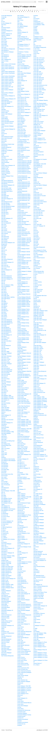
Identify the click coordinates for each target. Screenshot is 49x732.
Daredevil (3, 177)
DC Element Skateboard (6, 522)
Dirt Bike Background (22, 557)
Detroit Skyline (20, 445)
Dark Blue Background (6, 207)
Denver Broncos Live (22, 101)
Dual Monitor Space (37, 509)
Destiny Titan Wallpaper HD (23, 412)
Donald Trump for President (39, 195)
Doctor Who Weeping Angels (39, 103)
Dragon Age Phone (37, 322)
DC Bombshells (4, 513)
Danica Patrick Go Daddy (6, 159)
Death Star (3, 619)
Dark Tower (3, 394)
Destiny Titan (20, 410)
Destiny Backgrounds (22, 381)
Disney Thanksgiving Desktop (24, 671)
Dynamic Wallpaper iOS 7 (39, 643)
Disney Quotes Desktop (22, 663)
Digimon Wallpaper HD (22, 539)
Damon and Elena (5, 120)
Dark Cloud (3, 224)
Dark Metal (3, 307)
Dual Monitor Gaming (38, 503)
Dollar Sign (35, 170)
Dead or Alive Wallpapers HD (7, 548)
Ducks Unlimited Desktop (39, 566)
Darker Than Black (5, 407)
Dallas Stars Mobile (5, 103)
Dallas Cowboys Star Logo (7, 86)
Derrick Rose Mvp (21, 133)
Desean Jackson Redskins (23, 147)
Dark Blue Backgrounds (6, 209)
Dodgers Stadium (37, 135)
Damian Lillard (4, 112)
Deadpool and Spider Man (7, 568)
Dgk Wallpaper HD (21, 489)
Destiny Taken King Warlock (23, 406)
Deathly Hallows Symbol (6, 621)
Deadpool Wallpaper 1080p (7, 584)
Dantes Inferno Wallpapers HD (8, 165)
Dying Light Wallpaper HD (39, 637)
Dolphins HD (36, 182)
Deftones (19, 30)
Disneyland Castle (21, 711)
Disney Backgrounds (22, 581)
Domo (34, 191)
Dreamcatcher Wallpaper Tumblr (40, 456)
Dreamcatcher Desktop (38, 451)
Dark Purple (4, 325)
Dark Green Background (6, 276)
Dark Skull (3, 344)
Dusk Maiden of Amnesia (39, 613)
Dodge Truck (36, 120)
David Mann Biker (5, 469)
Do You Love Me (37, 50)
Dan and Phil (4, 133)
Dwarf (34, 621)
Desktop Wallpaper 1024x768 (24, 238)
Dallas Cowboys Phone (6, 83)
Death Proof (4, 613)
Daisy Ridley (4, 42)
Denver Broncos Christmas (23, 97)
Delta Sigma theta (21, 61)
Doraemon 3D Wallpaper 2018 (40, 251)
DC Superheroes (5, 533)
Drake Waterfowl (37, 440)
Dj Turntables (36, 33)
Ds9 (34, 492)
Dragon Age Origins (37, 318)
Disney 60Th (20, 578)
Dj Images (35, 26)
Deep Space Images (5, 646)
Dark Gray (3, 272)
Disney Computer (21, 616)
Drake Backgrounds (37, 425)
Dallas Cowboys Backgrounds (8, 71)
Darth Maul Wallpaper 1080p (7, 431)
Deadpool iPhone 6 (5, 577)
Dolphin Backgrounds (38, 177)
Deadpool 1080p (5, 565)
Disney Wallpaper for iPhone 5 (24, 689)
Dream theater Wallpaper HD (39, 450)
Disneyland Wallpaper (22, 713)
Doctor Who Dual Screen (38, 67)
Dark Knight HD (4, 294)
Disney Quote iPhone (22, 660)
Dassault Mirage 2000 (6, 445)
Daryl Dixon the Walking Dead (7, 440)
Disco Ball (19, 569)
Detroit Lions (20, 442)
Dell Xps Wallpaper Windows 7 (24, 56)
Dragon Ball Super (37, 341)
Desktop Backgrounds (22, 176)
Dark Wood (3, 404)
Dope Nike (35, 241)
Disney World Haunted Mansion (24, 702)
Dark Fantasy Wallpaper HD (7, 262)
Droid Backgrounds (37, 481)
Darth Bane (3, 428)
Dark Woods (4, 406)
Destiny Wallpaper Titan (22, 425)
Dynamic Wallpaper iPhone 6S (40, 649)
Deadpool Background (6, 571)
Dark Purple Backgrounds (7, 322)
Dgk (18, 487)
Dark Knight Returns (5, 298)
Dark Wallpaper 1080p (6, 395)
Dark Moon (3, 312)
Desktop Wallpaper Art (22, 244)
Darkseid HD (4, 416)
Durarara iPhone (37, 607)
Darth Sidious (4, 437)
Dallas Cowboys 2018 (6, 65)
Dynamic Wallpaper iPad (38, 645)
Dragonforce (36, 419)
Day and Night (4, 481)
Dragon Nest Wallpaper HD (39, 383)
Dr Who (35, 294)
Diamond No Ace (21, 512)
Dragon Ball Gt (36, 336)
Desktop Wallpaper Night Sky (23, 301)
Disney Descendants (22, 618)
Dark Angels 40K (5, 195)
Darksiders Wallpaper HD (7, 422)
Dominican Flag (36, 183)
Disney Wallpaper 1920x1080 (24, 686)
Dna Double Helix (37, 45)
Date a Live (3, 450)
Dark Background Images (6, 201)
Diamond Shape (20, 513)
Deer (18, 21)
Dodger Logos (36, 129)
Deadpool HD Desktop (6, 575)
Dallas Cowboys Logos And (7, 82)
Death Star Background (6, 615)
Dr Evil (34, 279)
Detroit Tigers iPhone (22, 450)
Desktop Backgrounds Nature (23, 195)
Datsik (2, 451)
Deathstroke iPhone (5, 622)
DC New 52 (3, 528)
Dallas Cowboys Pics (6, 85)
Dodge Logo (36, 112)
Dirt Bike (19, 560)
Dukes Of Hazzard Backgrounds (40, 586)
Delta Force (20, 59)
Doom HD (35, 233)
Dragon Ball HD (36, 338)
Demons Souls (20, 85)
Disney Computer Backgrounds (24, 615)
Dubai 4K (35, 549)
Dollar (34, 171)
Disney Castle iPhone (22, 592)
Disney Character (21, 598)
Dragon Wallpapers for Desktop (40, 406)
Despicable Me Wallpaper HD (24, 375)
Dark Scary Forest (5, 338)
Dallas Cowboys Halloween (7, 80)
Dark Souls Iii (4, 377)
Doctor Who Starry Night (38, 88)
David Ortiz (3, 472)
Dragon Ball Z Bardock (38, 348)
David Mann (4, 471)
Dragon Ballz (36, 366)
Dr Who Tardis (36, 292)
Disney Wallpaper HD (22, 692)
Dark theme (3, 392)
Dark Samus (4, 336)
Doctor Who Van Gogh (38, 94)
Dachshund (3, 29)
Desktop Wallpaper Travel (23, 332)
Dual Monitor (36, 512)
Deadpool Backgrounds (6, 572)
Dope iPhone (36, 239)
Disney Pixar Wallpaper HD (23, 649)
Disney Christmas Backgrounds (24, 605)
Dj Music (35, 29)
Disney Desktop (21, 619)
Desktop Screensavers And (23, 232)
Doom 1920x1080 (37, 224)
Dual (34, 548)
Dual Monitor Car (37, 500)
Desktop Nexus (20, 227)
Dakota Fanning (4, 45)
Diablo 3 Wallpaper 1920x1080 (24, 496)
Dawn (2, 480)
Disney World (20, 704)
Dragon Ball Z (36, 360)
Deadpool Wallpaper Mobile (7, 587)
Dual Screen (36, 546)
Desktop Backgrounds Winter (23, 206)
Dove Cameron (36, 268)
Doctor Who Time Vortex (38, 92)
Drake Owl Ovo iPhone (38, 434)
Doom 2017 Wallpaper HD (39, 226)
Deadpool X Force (5, 593)
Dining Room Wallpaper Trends (24, 546)
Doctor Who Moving (37, 80)
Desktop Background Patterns (24, 168)
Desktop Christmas (21, 213)
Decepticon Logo (5, 631)
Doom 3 (35, 227)
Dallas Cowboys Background (7, 67)
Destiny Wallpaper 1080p (23, 419)
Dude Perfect (36, 571)
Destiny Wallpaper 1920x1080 (24, 421)
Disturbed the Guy (21, 723)
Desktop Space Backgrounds (23, 233)
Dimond (19, 545)
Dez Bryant (19, 481)
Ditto (34, 17)
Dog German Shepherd (38, 151)
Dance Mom (4, 141)
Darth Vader (4, 439)
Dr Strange (35, 286)
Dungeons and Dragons (38, 593)
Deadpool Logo (4, 580)
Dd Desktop (4, 542)
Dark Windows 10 (5, 400)
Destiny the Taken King (22, 407)
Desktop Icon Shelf (21, 223)
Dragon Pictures (37, 388)
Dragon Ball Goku (37, 333)
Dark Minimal (4, 309)
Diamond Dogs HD (21, 506)
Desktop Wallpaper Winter (23, 338)
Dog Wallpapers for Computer (40, 159)
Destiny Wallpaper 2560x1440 (24, 422)
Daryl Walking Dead (5, 444)
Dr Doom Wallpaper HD (38, 272)
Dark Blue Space (5, 213)
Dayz (2, 486)
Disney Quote (20, 661)
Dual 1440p (36, 495)
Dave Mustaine (4, 463)
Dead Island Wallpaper (6, 543)
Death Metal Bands (5, 607)
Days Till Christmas (5, 484)
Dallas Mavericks (5, 100)
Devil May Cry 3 (20, 462)
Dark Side (3, 342)
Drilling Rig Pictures (37, 469)
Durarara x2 (35, 612)
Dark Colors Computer (6, 232)
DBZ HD (3, 492)
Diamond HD (20, 510)
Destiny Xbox (20, 434)
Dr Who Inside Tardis (38, 289)
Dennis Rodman (20, 88)
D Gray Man (3, 17)
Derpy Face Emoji (21, 129)
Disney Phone (20, 648)
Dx (34, 624)
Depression (20, 127)
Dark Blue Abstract (5, 203)
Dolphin (35, 179)
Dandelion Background (6, 147)
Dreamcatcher (36, 453)
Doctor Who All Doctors (38, 59)
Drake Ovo (35, 430)
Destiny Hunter (20, 391)
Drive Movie (36, 471)
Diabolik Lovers (20, 500)
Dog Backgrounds (37, 147)
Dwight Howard (36, 622)
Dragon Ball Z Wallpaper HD (39, 365)
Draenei (35, 303)
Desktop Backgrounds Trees (23, 203)
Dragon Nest (36, 381)
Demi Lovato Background (23, 65)
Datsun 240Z (4, 453)
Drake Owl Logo (37, 433)
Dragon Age (36, 324)
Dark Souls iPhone (5, 378)
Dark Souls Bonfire (5, 372)
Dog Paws (35, 153)
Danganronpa (4, 148)
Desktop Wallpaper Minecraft (23, 297)
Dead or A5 (3, 545)
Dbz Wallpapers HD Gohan (7, 510)
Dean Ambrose (4, 595)
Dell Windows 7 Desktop (22, 52)
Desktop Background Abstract (24, 164)
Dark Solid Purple (5, 348)
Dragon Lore (36, 380)
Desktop (19, 236)
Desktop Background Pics (23, 170)
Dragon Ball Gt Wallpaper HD (39, 335)
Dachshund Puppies (5, 27)
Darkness (3, 412)
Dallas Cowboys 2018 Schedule (8, 64)
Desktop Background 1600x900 (24, 162)
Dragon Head (36, 377)
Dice (18, 524)
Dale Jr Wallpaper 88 (6, 59)
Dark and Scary (4, 186)
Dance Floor (4, 139)
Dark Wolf (3, 401)
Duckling (35, 565)
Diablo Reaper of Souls (22, 498)
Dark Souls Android (5, 368)
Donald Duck (36, 192)
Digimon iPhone (20, 536)
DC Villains (3, 536)
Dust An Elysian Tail (37, 615)
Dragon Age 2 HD (37, 309)
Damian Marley (4, 118)
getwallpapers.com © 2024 (42, 730)
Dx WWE (35, 628)
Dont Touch (35, 216)
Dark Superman (4, 391)
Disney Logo (20, 640)
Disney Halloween (21, 633)
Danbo (2, 135)
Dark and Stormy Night (6, 188)
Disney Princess (21, 657)
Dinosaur (19, 551)
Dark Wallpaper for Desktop (7, 398)
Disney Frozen (20, 630)
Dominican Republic (37, 188)
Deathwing (3, 627)
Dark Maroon (4, 304)
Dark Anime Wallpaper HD (7, 198)
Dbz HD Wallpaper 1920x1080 (8, 490)
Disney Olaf (20, 646)
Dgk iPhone (20, 486)
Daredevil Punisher (5, 171)
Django (34, 41)
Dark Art (3, 200)
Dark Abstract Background (7, 180)
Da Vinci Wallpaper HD (6, 23)
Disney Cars (20, 589)
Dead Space (4, 554)
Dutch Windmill (36, 616)
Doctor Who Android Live (39, 61)
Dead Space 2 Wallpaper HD (7, 552)
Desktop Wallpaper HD (22, 282)
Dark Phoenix (4, 316)
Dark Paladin (4, 315)
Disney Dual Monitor (21, 621)
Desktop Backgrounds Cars (23, 186)
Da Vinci (3, 21)
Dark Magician (4, 303)
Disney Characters (21, 602)
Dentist (19, 92)
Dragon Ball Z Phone (38, 356)
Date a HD (3, 447)
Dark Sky (3, 347)
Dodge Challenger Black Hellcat (40, 104)
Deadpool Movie (5, 581)
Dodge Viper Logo (37, 126)
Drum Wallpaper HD (37, 489)
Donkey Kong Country (38, 203)
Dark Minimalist (4, 310)
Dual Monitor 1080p (37, 496)
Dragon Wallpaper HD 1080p (39, 404)
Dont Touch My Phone (38, 215)
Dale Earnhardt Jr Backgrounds (8, 49)
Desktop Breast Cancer (22, 212)
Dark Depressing (5, 236)
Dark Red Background (6, 328)
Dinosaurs (19, 554)
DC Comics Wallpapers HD (7, 521)
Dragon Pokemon (37, 389)
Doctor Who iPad (37, 71)
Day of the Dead (4, 483)
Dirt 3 (18, 556)
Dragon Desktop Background (39, 371)
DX (34, 627)
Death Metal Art (4, 605)
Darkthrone (3, 425)
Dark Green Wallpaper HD (7, 279)
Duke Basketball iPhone (38, 575)
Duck (34, 563)
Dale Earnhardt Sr (5, 56)
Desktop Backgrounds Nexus (23, 197)
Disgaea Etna (20, 572)
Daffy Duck (3, 36)
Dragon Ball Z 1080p (38, 347)
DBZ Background (5, 487)
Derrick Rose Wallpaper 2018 (23, 135)
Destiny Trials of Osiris (22, 413)
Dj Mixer (35, 27)
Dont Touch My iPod (37, 213)
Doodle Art (35, 221)
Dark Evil (3, 251)
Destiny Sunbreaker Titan (23, 400)
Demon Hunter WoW (21, 76)
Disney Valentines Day (22, 680)
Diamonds (19, 521)
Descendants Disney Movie (23, 142)
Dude (34, 574)
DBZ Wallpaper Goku (5, 501)
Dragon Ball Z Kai (37, 353)
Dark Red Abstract (5, 327)
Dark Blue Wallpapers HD (7, 218)
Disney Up (19, 678)
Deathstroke (4, 624)
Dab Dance (3, 24)
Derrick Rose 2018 (21, 130)
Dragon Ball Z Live (37, 354)
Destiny (19, 418)
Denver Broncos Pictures (23, 104)
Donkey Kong (36, 204)
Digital (18, 540)
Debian (2, 628)
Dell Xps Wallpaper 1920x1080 (24, 55)
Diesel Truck (20, 530)
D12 (2, 20)
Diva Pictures (36, 18)
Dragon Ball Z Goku (37, 350)
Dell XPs (19, 53)
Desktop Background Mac (23, 165)
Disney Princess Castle (22, 652)
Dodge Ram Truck (37, 117)
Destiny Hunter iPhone (22, 389)
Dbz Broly (3, 489)
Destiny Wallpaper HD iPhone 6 (24, 424)
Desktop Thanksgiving (22, 235)
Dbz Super (3, 495)
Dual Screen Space (37, 539)
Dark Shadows (4, 339)
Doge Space (36, 162)
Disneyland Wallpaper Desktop (24, 714)
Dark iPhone (4, 292)
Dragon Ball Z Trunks (38, 359)
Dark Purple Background (6, 319)
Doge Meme (36, 160)
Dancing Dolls (4, 145)
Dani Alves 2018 (5, 156)
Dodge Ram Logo (37, 114)
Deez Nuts (19, 23)
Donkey (35, 206)
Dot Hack (35, 253)
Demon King (20, 77)
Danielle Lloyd (4, 160)
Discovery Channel (21, 571)
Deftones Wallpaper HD (22, 32)
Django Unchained (37, 39)
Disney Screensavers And (23, 667)
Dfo (18, 484)
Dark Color (3, 227)
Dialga (18, 501)
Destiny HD (19, 386)
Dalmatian (3, 109)
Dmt (34, 44)
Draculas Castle (36, 300)
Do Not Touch (36, 49)
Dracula (35, 298)
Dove (34, 269)
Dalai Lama (3, 47)
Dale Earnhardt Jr (5, 50)
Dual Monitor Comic (37, 501)
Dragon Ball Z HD (37, 351)
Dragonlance (36, 421)
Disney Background (21, 580)
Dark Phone (3, 318)
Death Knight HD (5, 602)
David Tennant (4, 475)
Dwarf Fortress (36, 619)
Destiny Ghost (20, 384)
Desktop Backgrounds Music (23, 194)
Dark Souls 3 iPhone (5, 359)
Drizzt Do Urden (37, 474)
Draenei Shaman (37, 301)
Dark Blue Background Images (8, 206)
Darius (2, 179)
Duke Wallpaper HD (37, 584)
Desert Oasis (20, 151)
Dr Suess (35, 288)
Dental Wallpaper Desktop (23, 91)
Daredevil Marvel (5, 170)
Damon (2, 132)
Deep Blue (3, 637)
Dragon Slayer (36, 395)
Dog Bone (35, 148)
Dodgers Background (38, 133)
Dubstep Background (38, 551)
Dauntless (3, 457)
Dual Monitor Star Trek (38, 510)
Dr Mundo (35, 280)
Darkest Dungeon (5, 409)
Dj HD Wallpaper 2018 (38, 23)
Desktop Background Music (23, 167)
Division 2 (35, 20)
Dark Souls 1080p (5, 351)
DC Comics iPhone (5, 516)
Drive (34, 472)
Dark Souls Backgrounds (6, 369)
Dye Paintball (36, 631)
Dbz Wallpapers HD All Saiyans (8, 509)
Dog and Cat (36, 145)
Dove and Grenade (37, 266)
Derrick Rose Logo (21, 132)
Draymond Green (37, 447)
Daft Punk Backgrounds (6, 38)
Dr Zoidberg (36, 297)
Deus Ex (19, 457)
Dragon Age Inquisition (38, 312)
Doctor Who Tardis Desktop (39, 89)
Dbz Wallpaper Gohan (6, 500)
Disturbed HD (20, 717)
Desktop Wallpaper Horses (23, 289)
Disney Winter (20, 701)
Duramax (35, 601)
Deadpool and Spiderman (7, 569)
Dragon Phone (36, 384)
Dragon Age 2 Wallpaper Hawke (40, 310)
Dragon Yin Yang (37, 409)
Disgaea (19, 574)
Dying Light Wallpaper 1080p (39, 633)
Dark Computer (4, 233)
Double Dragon (36, 260)
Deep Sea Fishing (5, 642)
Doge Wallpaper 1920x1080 (39, 164)
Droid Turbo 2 (36, 483)
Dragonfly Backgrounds (38, 413)
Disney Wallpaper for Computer (24, 687)
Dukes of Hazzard (37, 587)
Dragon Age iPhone (37, 316)
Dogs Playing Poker (37, 167)
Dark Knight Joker (5, 295)
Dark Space (3, 388)
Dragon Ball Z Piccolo (38, 357)
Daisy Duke (3, 39)
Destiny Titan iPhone (22, 409)
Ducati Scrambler (37, 556)
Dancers (3, 142)
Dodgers (35, 136)
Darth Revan (4, 436)
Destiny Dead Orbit (21, 383)
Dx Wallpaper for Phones (39, 625)
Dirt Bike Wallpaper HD (22, 563)
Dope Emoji (36, 236)
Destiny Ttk (19, 415)
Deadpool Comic (5, 574)
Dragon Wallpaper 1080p (38, 397)
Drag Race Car (36, 306)
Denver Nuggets (21, 121)
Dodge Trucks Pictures (38, 121)
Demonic (19, 82)
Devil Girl (19, 460)
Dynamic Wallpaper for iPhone (40, 642)
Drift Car (35, 460)
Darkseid (3, 418)
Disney (18, 684)
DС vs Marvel (36, 664)
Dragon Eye (36, 372)
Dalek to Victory (4, 61)
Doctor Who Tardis (37, 91)
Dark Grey (3, 280)
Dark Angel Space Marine (7, 191)
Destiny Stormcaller (21, 398)
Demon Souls (20, 79)
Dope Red (35, 245)
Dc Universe (4, 534)
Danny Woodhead (5, 162)
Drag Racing (36, 307)
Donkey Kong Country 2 (38, 200)
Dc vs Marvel (4, 537)
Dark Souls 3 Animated (6, 356)
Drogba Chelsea (37, 480)
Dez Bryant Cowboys (22, 477)
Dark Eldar (3, 247)
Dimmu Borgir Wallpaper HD (23, 543)
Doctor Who (36, 95)
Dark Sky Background (6, 345)
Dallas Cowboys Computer (7, 79)
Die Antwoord (20, 525)
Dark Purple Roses (5, 324)
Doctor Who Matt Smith (38, 77)
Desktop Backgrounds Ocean (23, 198)
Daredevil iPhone (5, 167)
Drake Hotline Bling (37, 427)
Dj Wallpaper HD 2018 (38, 38)
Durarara (35, 610)
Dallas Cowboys (5, 88)
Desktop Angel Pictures (22, 157)
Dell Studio (19, 41)
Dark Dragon (4, 245)
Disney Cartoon (20, 590)
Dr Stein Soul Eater (37, 285)
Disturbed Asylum (21, 716)
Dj (33, 35)
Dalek (2, 62)
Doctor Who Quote (37, 82)
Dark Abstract (4, 183)
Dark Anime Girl (4, 197)
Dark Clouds (4, 226)
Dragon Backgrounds (38, 328)
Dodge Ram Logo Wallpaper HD (40, 115)
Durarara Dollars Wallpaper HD (40, 605)
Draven (35, 444)
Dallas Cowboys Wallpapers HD (8, 98)
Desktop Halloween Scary (23, 221)
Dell (18, 42)
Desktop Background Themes (24, 171)
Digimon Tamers (21, 537)
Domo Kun (35, 189)
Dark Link (3, 300)
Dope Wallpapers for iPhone (39, 250)
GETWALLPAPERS (5, 1)
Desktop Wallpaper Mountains (24, 298)
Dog (34, 157)
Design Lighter (20, 154)
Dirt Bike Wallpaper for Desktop (24, 562)
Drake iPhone (36, 428)
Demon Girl (19, 71)
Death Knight (4, 604)
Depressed (19, 124)
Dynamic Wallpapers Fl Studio (40, 652)
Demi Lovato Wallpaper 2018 (23, 67)
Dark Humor (4, 291)
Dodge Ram (36, 118)
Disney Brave (20, 586)
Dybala (34, 630)
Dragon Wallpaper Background (40, 400)
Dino (18, 549)
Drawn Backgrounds (37, 445)
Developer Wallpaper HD (22, 459)
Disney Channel (20, 595)
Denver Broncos (20, 111)
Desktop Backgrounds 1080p (23, 177)
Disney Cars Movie (21, 587)
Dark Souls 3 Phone (5, 362)
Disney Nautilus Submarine (23, 645)
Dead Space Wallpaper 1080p (8, 556)
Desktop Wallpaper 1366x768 (24, 239)
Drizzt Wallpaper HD (38, 477)
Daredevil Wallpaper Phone (7, 176)
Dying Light (35, 639)
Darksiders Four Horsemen (7, 419)
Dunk (34, 599)
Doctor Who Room (37, 83)
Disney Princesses (21, 658)
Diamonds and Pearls (22, 519)
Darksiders (3, 421)
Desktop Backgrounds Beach (23, 183)
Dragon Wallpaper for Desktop (40, 401)
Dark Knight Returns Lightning (7, 297)
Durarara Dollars (37, 604)
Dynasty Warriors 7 (37, 663)
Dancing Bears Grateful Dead (7, 144)
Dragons (35, 424)
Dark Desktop (4, 239)
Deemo (3, 634)
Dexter (18, 475)
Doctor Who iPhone (37, 74)
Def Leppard (20, 24)
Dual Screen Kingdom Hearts (39, 537)
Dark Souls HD (4, 375)
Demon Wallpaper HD (22, 80)
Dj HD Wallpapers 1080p (38, 24)
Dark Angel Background (6, 189)
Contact (3, 730)
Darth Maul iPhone (5, 430)
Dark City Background (6, 223)
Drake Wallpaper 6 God (38, 437)
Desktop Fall (20, 220)
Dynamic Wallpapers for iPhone (40, 655)
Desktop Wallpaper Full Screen (24, 277)
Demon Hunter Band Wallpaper (24, 73)
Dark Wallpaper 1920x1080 (7, 397)
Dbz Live (3, 493)
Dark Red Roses (5, 333)
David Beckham (4, 465)
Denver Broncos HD (21, 98)
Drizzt (34, 475)
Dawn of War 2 (4, 478)
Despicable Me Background (23, 374)
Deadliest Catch (4, 560)
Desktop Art (20, 159)
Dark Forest (4, 268)
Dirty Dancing (20, 566)
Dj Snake (35, 30)
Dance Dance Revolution (6, 138)
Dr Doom (35, 274)
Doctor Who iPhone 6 (38, 73)
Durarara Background (38, 602)
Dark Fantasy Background (7, 259)
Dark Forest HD (4, 265)
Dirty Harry (19, 568)
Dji (34, 42)
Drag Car (35, 304)
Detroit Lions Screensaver (23, 437)
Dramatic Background (38, 442)
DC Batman (3, 512)
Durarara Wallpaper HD (38, 608)
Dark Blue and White (5, 204)
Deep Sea (3, 643)
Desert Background (21, 148)
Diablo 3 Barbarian (21, 493)
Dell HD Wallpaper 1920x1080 (24, 39)
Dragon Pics (36, 386)
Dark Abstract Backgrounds (7, 182)
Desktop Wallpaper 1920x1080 (24, 241)
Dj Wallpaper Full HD (38, 36)
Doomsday (35, 235)
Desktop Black (20, 210)
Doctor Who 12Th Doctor (38, 58)
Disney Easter (20, 622)
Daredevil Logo (4, 168)
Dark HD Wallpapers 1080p (7, 285)
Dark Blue (3, 215)
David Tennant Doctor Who (7, 474)
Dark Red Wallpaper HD (6, 335)
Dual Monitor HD (37, 507)
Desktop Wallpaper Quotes (23, 310)
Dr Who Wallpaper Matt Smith (40, 295)
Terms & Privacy (8, 730)
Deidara (19, 35)
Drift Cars (35, 463)
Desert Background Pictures (23, 150)
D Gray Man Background (6, 15)
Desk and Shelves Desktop (23, 156)
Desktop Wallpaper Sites (23, 312)
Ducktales (35, 569)
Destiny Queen (20, 397)
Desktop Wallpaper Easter (23, 266)
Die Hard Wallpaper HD (22, 527)
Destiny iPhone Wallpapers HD (24, 394)
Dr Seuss (35, 283)
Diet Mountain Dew (21, 531)
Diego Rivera (20, 528)
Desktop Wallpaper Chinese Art (24, 260)
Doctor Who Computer (38, 62)
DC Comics (3, 518)
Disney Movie (20, 643)
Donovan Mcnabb (37, 209)
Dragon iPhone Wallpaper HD (39, 378)
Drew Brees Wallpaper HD (39, 459)
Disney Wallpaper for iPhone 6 (24, 690)
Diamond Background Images (23, 503)
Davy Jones (4, 477)
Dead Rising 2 (4, 549)
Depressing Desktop (22, 126)
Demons (19, 86)
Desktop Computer (21, 218)
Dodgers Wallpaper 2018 (39, 138)
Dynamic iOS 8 (36, 640)
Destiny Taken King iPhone (23, 401)
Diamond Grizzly (21, 509)
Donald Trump (36, 197)
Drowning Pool (36, 486)
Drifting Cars (36, 466)
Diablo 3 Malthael (21, 495)
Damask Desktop (5, 111)
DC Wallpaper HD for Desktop (8, 539)
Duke (34, 583)
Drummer (35, 490)
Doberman (35, 52)
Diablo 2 (19, 492)
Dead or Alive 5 (4, 546)
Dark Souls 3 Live (5, 360)
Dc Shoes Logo (4, 531)
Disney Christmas (21, 613)
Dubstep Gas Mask (37, 552)
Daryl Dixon (3, 442)
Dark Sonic (3, 350)
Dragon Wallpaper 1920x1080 (40, 398)
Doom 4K (35, 230)
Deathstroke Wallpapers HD (7, 625)
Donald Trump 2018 (37, 194)
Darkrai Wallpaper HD (6, 415)
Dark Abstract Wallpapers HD (7, 185)
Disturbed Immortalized (22, 722)
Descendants (20, 144)
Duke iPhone (36, 581)
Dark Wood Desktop (5, 403)
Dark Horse (3, 289)
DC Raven (3, 530)
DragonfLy (35, 418)
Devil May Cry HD (21, 466)
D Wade (3, 18)
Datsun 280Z (4, 454)
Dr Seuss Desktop (37, 282)
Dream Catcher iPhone (38, 448)
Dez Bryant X (20, 483)
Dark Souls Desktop (5, 374)
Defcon (19, 29)
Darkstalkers (4, 424)
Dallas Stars (4, 104)
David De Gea (4, 468)
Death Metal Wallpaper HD (7, 610)
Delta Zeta (19, 62)
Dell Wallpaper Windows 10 (23, 44)
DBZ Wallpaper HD (5, 506)
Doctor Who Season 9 (38, 86)
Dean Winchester (5, 599)
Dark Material (4, 306)
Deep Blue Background (6, 636)
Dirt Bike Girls (20, 559)
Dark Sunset (4, 389)
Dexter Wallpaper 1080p (22, 474)
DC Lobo (3, 525)
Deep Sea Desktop (5, 640)
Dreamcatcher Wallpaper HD (39, 454)
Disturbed (19, 725)
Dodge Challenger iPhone (39, 109)
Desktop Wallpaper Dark (22, 262)
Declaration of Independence (7, 633)
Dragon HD (35, 374)
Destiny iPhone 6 (21, 392)
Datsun (2, 456)
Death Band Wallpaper (6, 601)
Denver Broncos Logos (22, 103)
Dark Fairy (3, 256)
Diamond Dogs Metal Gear (23, 507)
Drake (34, 436)
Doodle (35, 223)
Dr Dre (34, 276)
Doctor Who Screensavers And (40, 85)
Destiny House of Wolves (23, 388)
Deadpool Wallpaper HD (6, 586)
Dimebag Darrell (21, 542)
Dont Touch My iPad (37, 212)
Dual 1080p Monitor (37, 493)
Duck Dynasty (36, 557)
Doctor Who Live (37, 76)
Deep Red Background (6, 639)
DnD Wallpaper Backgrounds (39, 47)
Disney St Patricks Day (22, 669)
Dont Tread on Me (37, 218)
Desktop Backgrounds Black (23, 185)
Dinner (18, 548)
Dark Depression (5, 238)
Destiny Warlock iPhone (22, 430)
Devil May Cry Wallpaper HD (23, 468)
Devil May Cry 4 (20, 463)
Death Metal (4, 608)
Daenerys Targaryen (5, 35)
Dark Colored (4, 229)
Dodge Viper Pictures (38, 127)
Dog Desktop (36, 150)
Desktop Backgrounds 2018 (23, 182)
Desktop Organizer (21, 230)
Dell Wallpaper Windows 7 (23, 45)
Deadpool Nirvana (5, 583)
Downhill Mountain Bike (38, 271)
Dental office (20, 89)
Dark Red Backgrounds (6, 332)
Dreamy (35, 457)
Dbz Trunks (3, 496)
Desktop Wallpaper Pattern (23, 303)
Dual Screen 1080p (37, 536)
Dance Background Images (7, 136)
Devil (18, 469)
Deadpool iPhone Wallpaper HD (8, 578)
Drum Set (35, 487)
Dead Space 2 (4, 551)
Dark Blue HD (4, 210)
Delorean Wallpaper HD (22, 58)
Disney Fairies (20, 627)
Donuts (35, 220)
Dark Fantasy (4, 260)
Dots (34, 259)
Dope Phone (36, 244)
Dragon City (36, 369)
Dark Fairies (4, 254)
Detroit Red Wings (21, 444)
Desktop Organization (22, 229)
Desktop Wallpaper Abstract (23, 242)
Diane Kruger (20, 522)
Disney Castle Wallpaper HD (23, 593)
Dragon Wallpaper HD (38, 403)
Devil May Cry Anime (22, 465)
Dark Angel (3, 192)
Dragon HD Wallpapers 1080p (40, 375)
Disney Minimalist (21, 642)
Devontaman (20, 472)
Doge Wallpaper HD (37, 165)
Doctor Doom (36, 53)
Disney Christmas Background (24, 604)
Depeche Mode (20, 123)
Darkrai (2, 413)
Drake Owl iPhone (37, 431)
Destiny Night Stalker (22, 395)
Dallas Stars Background (6, 101)
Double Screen (36, 263)
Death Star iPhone (5, 618)
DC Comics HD (4, 515)
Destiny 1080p (20, 380)
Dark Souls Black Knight (6, 371)
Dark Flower (4, 263)
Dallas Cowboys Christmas (7, 77)
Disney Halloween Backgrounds (24, 631)
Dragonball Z (36, 410)
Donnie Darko (36, 207)
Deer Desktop (20, 15)
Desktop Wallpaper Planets (23, 309)
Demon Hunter (20, 74)
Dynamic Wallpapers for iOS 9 (40, 654)
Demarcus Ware (20, 64)
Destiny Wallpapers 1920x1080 (24, 428)
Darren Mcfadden (5, 427)
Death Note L (4, 612)
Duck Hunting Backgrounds (39, 559)
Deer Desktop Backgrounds (7, 655)
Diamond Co (20, 504)
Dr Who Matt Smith (37, 291)
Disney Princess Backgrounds (24, 651)
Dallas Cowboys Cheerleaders (8, 76)
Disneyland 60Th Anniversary (23, 710)
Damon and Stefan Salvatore (7, 121)
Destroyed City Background (23, 436)
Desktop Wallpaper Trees (23, 333)
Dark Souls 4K (4, 366)
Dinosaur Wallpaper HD (22, 552)
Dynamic (35, 651)
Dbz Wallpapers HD (5, 507)
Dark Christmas (4, 221)
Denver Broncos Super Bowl (23, 109)
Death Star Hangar (5, 616)
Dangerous (3, 153)
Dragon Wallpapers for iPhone (40, 407)
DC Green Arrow (4, 524)
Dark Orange (4, 313)
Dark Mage (3, 301)
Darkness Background (6, 410)
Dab (2, 26)
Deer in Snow (20, 20)
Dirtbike (19, 565)
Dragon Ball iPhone (37, 339)
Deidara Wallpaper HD (22, 36)
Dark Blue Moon (4, 212)
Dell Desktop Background (23, 38)
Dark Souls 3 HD (5, 357)
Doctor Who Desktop (38, 65)
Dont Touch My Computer (39, 210)
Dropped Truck (36, 484)
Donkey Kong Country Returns (40, 201)
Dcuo (2, 540)
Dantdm (3, 164)
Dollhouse (35, 176)
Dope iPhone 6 (36, 238)
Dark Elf (3, 248)
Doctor (34, 55)
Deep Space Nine (5, 648)
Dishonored (20, 577)
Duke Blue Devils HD (38, 580)
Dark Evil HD (4, 250)
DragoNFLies (36, 412)
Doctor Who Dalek (37, 64)
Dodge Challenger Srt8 (38, 111)
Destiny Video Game (21, 416)
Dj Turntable (36, 32)
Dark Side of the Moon (6, 341)
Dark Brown (3, 220)
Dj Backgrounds (36, 21)
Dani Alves (3, 157)
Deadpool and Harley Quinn (7, 566)
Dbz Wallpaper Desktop (6, 498)
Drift (34, 465)
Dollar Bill (35, 168)
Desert (18, 153)
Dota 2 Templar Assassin (39, 257)
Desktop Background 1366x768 (24, 160)
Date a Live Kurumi (5, 448)
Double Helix (36, 262)
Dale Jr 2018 (4, 58)
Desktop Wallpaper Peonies (23, 304)
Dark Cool (3, 235)
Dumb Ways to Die (37, 590)
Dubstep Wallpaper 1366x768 (40, 554)
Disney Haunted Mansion (23, 637)
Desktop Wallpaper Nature (23, 300)
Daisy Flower (4, 41)
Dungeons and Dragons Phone (40, 592)
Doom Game (36, 232)
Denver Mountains (21, 120)
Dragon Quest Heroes (38, 391)
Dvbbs (34, 618)
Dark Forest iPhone (5, 266)
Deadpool (3, 589)
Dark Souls (3, 380)
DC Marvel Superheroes (6, 527)
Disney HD (19, 639)
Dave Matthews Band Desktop (8, 459)
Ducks (34, 568)
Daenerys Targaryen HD (6, 33)
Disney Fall (19, 628)
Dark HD (3, 282)
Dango (2, 154)
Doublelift (35, 265)
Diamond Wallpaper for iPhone (24, 515)
